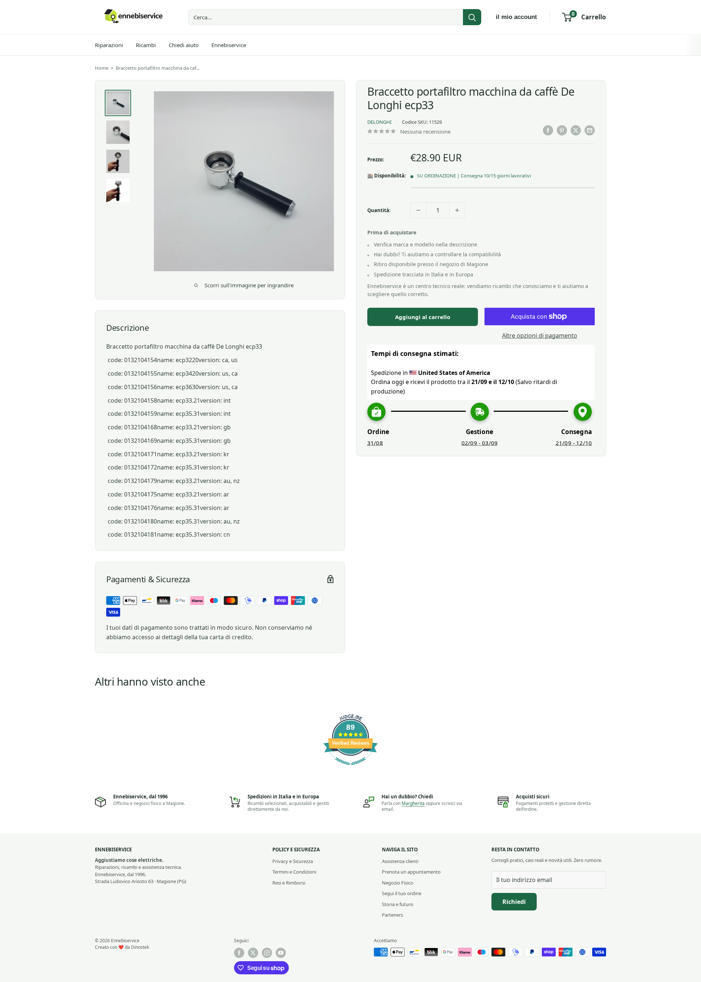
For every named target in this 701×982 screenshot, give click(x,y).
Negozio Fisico (397, 882)
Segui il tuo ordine (401, 893)
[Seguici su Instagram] (267, 953)
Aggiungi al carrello (422, 317)
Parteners (392, 915)
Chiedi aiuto (184, 45)
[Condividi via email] (590, 130)
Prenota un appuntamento (411, 871)
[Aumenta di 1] (457, 210)
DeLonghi (379, 122)
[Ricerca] (472, 17)
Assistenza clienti (400, 861)
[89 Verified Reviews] (350, 768)
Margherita (413, 803)
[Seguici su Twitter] (253, 953)
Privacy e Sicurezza (292, 861)
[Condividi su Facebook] (548, 130)
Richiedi (514, 902)
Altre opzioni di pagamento (539, 335)
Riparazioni (109, 45)
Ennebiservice (228, 45)
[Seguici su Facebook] (239, 953)
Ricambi (146, 45)
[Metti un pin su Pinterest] (562, 130)
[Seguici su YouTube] (281, 953)
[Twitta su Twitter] (576, 130)
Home (101, 68)
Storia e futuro (397, 904)
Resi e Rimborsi (288, 882)
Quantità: (379, 210)
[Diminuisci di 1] (418, 210)
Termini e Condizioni (294, 871)
